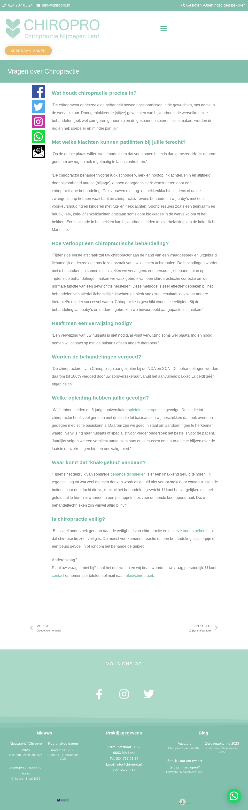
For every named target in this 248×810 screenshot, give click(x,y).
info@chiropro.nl (139, 575)
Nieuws (44, 733)
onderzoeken (194, 531)
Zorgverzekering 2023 (222, 743)
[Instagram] (124, 694)
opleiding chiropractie (146, 410)
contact (58, 575)
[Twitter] (148, 694)
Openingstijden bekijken (225, 5)
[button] (163, 28)
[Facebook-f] (99, 694)
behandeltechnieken (128, 474)
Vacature (185, 743)
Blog (203, 733)
